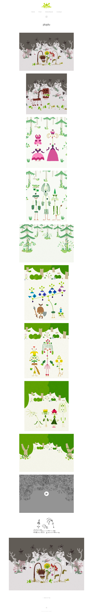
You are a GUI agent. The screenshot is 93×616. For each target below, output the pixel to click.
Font (40, 12)
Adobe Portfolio (49, 611)
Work (33, 12)
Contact (59, 12)
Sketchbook (49, 12)
